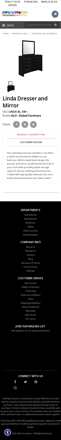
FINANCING (31, 1)
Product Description (31, 134)
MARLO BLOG (49, 1)
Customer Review (31, 142)
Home (6, 33)
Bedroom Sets (20, 33)
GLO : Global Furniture (26, 115)
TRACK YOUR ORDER (12, 3)
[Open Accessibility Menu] (8, 432)
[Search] (55, 25)
